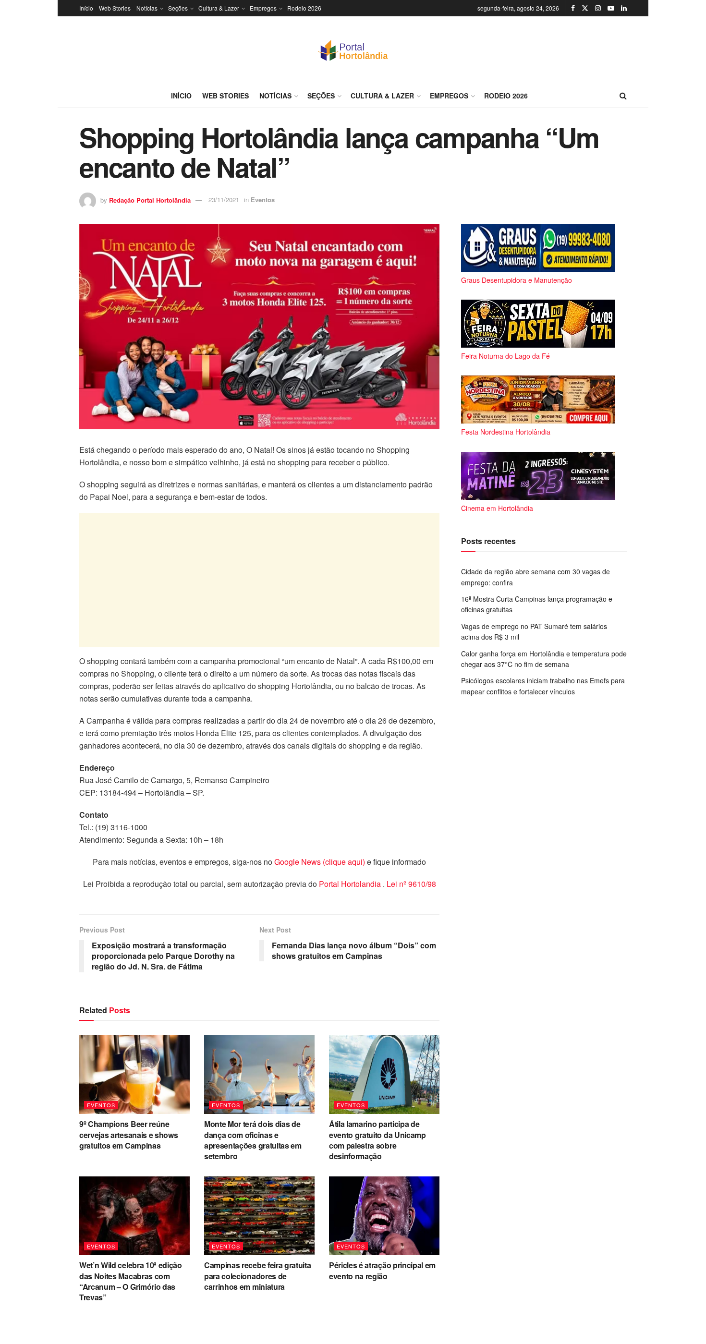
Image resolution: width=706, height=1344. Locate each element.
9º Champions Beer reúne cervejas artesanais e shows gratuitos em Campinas (128, 1134)
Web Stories (115, 8)
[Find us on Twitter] (585, 8)
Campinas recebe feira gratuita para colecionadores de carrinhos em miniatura (257, 1275)
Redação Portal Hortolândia (150, 199)
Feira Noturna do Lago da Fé (505, 356)
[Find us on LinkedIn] (624, 8)
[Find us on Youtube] (611, 8)
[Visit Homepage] (353, 50)
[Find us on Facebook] (573, 8)
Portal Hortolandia (351, 883)
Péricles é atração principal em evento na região (382, 1270)
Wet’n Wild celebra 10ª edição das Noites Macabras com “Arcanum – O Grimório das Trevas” (130, 1281)
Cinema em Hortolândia (497, 508)
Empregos (263, 8)
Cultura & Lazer (218, 8)
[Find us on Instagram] (598, 8)
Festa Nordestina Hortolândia (505, 431)
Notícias (147, 8)
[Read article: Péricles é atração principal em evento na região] (384, 1215)
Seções (178, 8)
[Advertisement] (259, 580)
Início (86, 8)
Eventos (263, 199)
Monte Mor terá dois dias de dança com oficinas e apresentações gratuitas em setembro (253, 1140)
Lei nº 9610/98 (410, 883)
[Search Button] (623, 96)
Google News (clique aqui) (319, 861)
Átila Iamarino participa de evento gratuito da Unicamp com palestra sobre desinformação (377, 1140)
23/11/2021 (223, 199)
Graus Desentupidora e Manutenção (516, 280)
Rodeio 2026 (304, 8)
